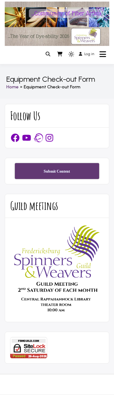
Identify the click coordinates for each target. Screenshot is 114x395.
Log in (89, 54)
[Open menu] (102, 54)
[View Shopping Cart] (59, 54)
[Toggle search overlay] (48, 54)
